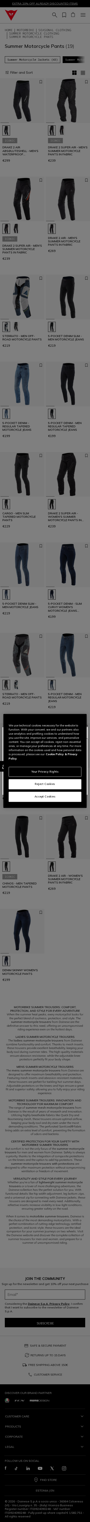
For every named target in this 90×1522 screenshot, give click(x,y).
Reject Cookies (45, 784)
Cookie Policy (55, 754)
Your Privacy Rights (45, 771)
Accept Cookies (45, 796)
